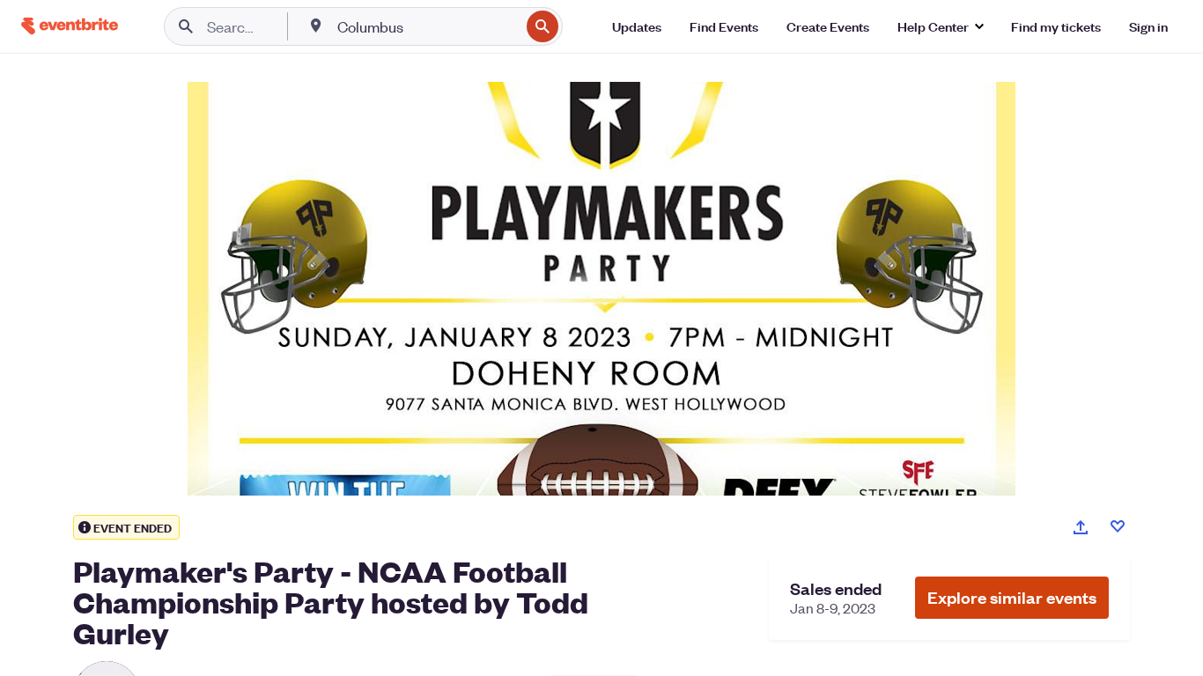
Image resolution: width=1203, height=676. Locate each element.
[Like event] (1117, 526)
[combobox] (427, 26)
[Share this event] (1080, 527)
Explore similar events (1011, 597)
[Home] (69, 26)
